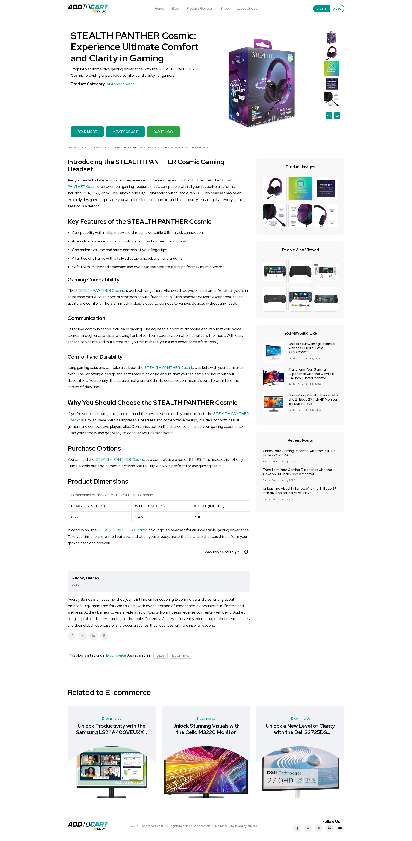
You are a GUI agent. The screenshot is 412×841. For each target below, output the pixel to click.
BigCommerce (180, 655)
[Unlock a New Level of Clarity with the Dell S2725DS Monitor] (206, 772)
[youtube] (340, 828)
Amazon (160, 655)
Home (159, 8)
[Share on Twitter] (82, 636)
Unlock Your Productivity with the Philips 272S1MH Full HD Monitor (300, 732)
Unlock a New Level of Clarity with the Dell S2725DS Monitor (206, 732)
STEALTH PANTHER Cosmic (100, 290)
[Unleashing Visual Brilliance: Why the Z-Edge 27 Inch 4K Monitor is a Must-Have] (273, 404)
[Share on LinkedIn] (93, 636)
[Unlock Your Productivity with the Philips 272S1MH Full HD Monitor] (300, 772)
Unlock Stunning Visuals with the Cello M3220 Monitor (111, 729)
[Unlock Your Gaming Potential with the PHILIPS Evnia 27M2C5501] (273, 352)
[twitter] (318, 828)
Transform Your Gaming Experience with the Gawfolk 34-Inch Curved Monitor (311, 373)
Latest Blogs (247, 8)
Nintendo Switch (120, 83)
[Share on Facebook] (72, 636)
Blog (175, 8)
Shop (225, 8)
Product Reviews (200, 8)
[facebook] (297, 828)
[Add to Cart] (88, 8)
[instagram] (308, 828)
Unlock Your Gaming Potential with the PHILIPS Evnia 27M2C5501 (312, 348)
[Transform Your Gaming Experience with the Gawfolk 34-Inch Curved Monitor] (273, 378)
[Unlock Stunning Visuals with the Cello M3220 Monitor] (112, 772)
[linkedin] (329, 828)
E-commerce (101, 147)
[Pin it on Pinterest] (104, 636)
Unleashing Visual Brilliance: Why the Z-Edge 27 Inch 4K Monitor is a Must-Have (313, 399)
